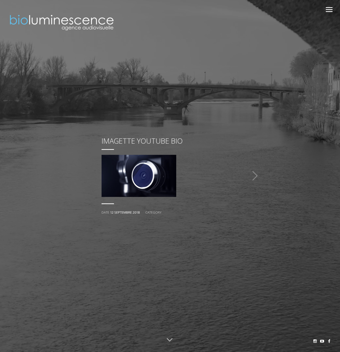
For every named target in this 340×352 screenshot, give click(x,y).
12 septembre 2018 (125, 212)
